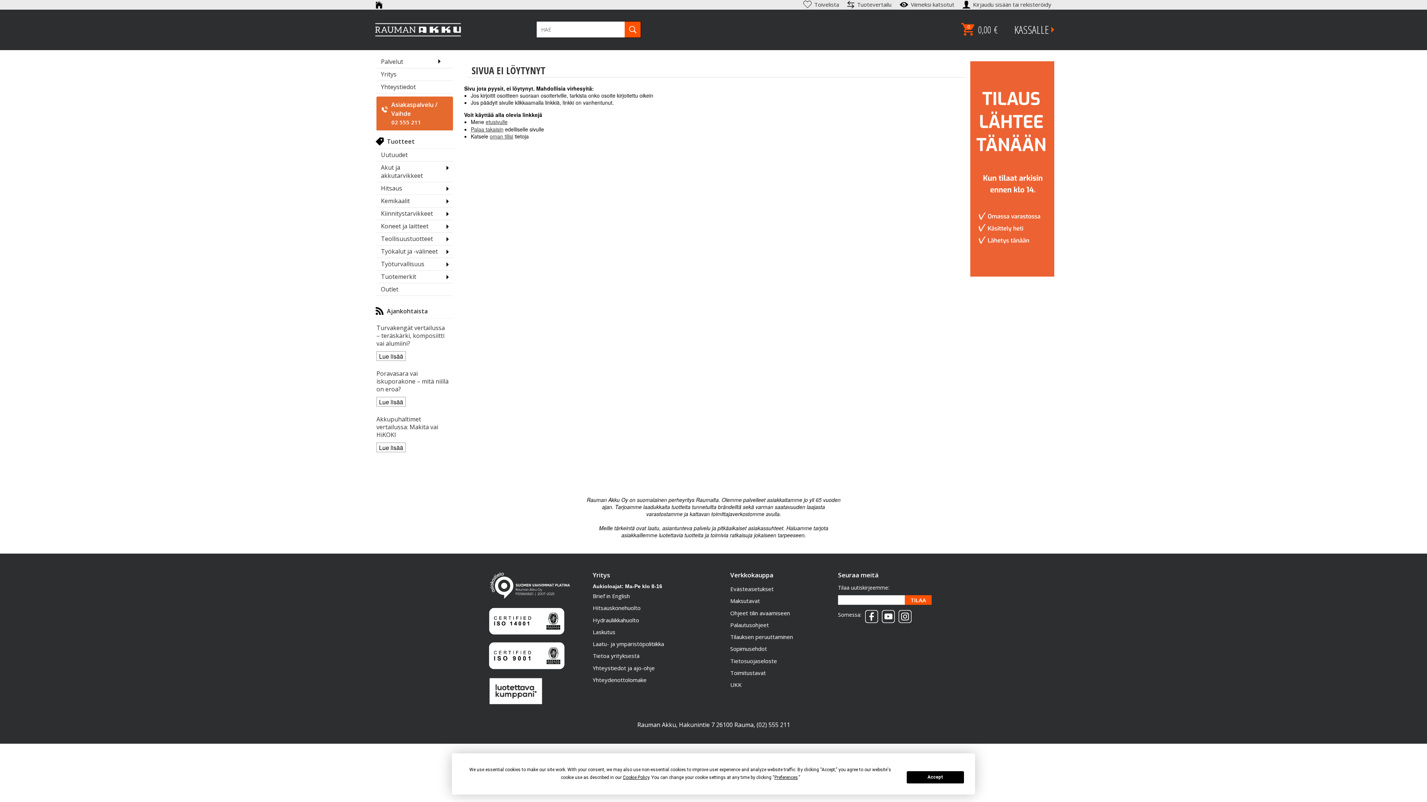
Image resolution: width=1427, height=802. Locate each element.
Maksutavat (745, 600)
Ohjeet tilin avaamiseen (760, 613)
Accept (935, 777)
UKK (736, 684)
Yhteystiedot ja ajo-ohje (624, 668)
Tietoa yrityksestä (616, 655)
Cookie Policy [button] (636, 777)
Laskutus (604, 632)
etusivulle (497, 121)
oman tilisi (501, 136)
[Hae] (633, 30)
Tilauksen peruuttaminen (761, 636)
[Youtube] (886, 614)
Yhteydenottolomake (620, 680)
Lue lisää (391, 356)
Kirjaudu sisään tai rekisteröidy (1013, 4)
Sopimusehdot (748, 648)
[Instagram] (903, 614)
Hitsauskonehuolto (617, 608)
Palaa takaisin (487, 129)
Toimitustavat (748, 673)
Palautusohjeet (749, 625)
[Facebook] (869, 614)
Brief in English (611, 596)
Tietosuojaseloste (753, 661)
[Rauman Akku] (418, 29)
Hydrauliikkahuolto (616, 620)
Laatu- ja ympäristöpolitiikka (628, 644)
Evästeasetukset (752, 589)
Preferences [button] (786, 777)
